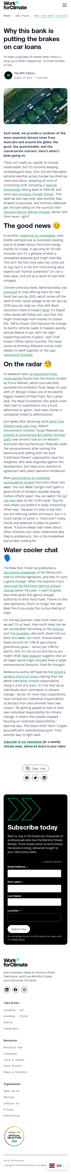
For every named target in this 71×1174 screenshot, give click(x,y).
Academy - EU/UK (16, 1016)
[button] (63, 5)
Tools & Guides (14, 1060)
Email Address (18, 867)
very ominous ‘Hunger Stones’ (33, 194)
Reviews (9, 1097)
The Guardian (19, 633)
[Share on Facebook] (27, 777)
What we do (11, 1091)
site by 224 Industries (14, 1160)
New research (31, 656)
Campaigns (11, 1028)
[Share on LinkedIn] (44, 777)
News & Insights (15, 1072)
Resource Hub (13, 1047)
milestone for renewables (37, 235)
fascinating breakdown (20, 572)
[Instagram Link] (24, 989)
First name (16, 882)
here (45, 310)
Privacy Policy (18, 939)
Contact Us (11, 1103)
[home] (15, 5)
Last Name (14, 896)
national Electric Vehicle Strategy (27, 212)
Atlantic (58, 629)
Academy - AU (13, 1010)
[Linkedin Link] (7, 989)
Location (14, 911)
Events (8, 1022)
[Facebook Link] (15, 989)
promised (10, 292)
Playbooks (10, 1054)
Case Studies (13, 1066)
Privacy (9, 1110)
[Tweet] (35, 777)
